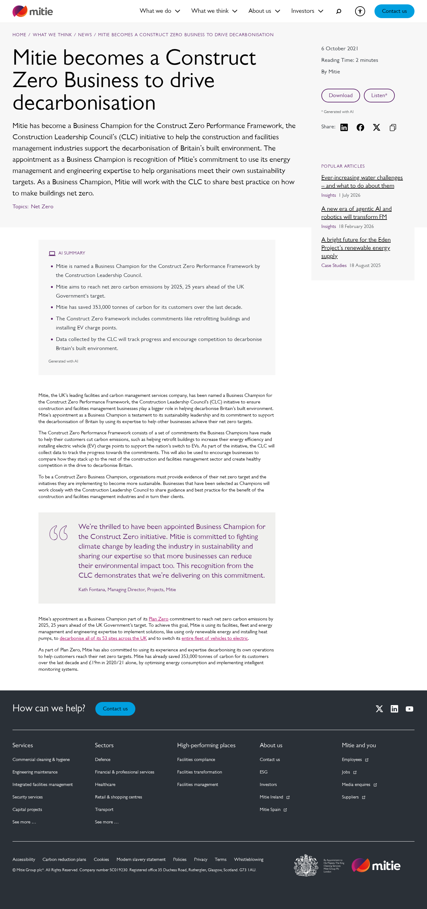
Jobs (346, 772)
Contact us (394, 11)
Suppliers (350, 797)
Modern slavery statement (141, 859)
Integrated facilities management (43, 785)
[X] (379, 709)
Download (341, 96)
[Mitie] (33, 11)
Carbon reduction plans (64, 859)
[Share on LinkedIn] (344, 127)
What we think (52, 35)
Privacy (200, 859)
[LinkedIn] (394, 709)
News (85, 35)
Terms (221, 859)
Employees (352, 760)
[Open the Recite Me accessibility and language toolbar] (360, 11)
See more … (24, 822)
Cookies (101, 859)
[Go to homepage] (376, 865)
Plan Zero (158, 619)
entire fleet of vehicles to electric (215, 638)
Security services (28, 797)
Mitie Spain (270, 810)
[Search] (339, 11)
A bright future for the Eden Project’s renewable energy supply (356, 248)
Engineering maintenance (35, 772)
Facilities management (197, 785)
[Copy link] (393, 127)
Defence (102, 760)
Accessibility (24, 859)
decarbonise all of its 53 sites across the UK (103, 638)
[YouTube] (409, 709)
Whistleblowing (248, 859)
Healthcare (105, 785)
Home (19, 35)
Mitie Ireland (271, 797)
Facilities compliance (196, 760)
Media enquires (356, 785)
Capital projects (27, 810)
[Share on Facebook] (360, 127)
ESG (264, 772)
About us (271, 746)
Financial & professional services (124, 772)
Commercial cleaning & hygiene (41, 760)
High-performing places (206, 746)
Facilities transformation (199, 772)
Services (23, 746)
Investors (268, 785)
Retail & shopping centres (118, 797)
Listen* (379, 96)
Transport (104, 810)
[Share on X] (377, 127)
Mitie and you (359, 746)
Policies (180, 859)
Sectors (104, 746)
